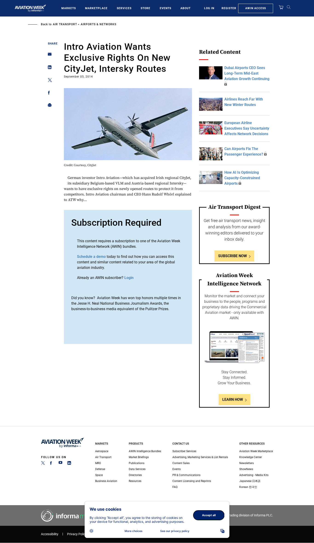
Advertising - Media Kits (253, 475)
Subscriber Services (184, 451)
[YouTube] (60, 463)
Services (124, 8)
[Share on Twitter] (48, 81)
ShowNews (246, 469)
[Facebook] (52, 463)
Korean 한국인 (248, 487)
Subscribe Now (232, 256)
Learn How (232, 399)
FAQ (174, 487)
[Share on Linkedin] (48, 68)
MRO (98, 463)
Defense (100, 469)
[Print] (48, 106)
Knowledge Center (250, 457)
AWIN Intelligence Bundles (145, 451)
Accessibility (49, 534)
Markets (68, 8)
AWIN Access (255, 8)
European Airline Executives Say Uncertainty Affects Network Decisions (246, 128)
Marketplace (96, 8)
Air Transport (65, 24)
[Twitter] (43, 463)
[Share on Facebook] (48, 93)
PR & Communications (186, 475)
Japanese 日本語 (249, 481)
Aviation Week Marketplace (256, 451)
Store (145, 8)
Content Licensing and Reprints (191, 481)
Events (165, 8)
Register (229, 8)
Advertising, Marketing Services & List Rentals (200, 457)
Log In (209, 8)
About (185, 8)
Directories (135, 475)
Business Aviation (106, 481)
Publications (136, 463)
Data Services (137, 469)
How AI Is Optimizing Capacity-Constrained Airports (242, 178)
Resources (135, 481)
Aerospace (101, 451)
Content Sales (181, 463)
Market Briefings (139, 457)
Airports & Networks (98, 24)
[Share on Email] (48, 55)
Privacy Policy (77, 534)
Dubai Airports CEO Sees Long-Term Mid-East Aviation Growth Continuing (246, 73)
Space (99, 475)
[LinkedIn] (69, 463)
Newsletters (246, 463)
